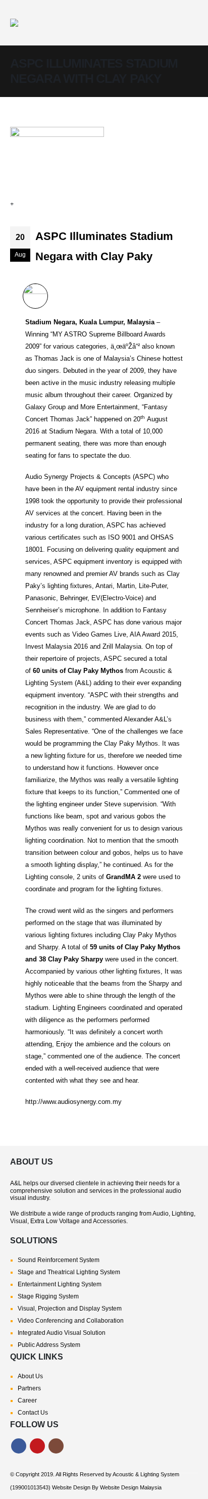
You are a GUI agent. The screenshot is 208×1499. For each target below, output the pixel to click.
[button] (189, 22)
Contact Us (33, 1412)
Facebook (18, 1446)
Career (27, 1400)
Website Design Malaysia (131, 1487)
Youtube (37, 1446)
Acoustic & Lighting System (146, 1474)
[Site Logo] (80, 23)
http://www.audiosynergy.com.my (73, 1101)
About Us (30, 1376)
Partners (29, 1388)
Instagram (56, 1446)
